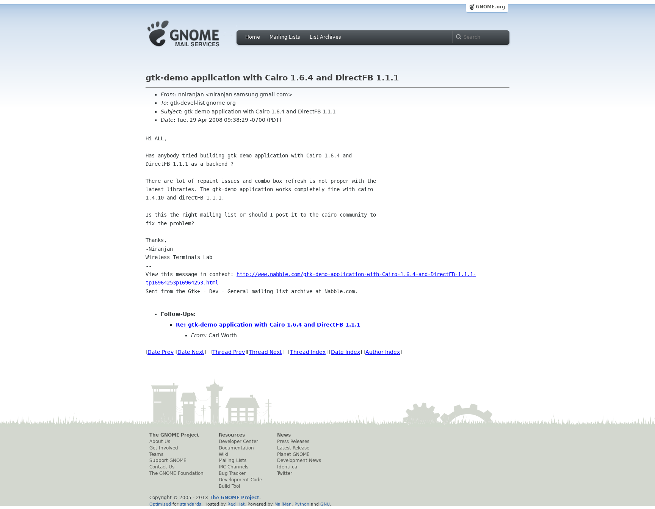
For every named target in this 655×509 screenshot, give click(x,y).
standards (190, 504)
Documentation (236, 448)
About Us (159, 441)
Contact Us (161, 467)
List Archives (325, 37)
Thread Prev (228, 352)
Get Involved (163, 448)
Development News (299, 460)
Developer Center (238, 441)
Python (302, 504)
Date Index (345, 352)
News (284, 435)
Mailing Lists (285, 37)
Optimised (160, 504)
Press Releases (293, 441)
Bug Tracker (232, 473)
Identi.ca (287, 467)
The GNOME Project (174, 435)
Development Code (240, 479)
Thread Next (265, 352)
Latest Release (293, 448)
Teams (156, 454)
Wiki (223, 454)
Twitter (284, 473)
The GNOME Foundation (176, 473)
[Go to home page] (194, 48)
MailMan (282, 504)
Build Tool (229, 486)
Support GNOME (167, 460)
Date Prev (160, 352)
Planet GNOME (293, 454)
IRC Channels (233, 467)
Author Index (382, 352)
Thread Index (308, 352)
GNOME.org (490, 6)
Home (252, 37)
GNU (325, 504)
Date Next (190, 352)
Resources (232, 435)
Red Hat (235, 504)
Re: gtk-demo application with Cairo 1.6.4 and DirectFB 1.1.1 (268, 325)
